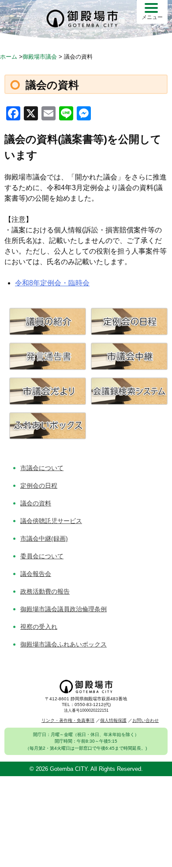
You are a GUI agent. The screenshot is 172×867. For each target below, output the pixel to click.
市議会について (42, 467)
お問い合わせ (145, 720)
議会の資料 (35, 503)
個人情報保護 (113, 720)
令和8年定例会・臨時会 (52, 283)
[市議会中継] (129, 367)
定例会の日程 (38, 485)
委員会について (42, 556)
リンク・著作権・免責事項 (67, 720)
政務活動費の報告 (45, 591)
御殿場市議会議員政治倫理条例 (63, 609)
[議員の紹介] (47, 332)
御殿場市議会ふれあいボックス (63, 644)
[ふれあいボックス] (47, 437)
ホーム (8, 56)
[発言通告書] (47, 367)
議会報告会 (35, 573)
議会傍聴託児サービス (51, 520)
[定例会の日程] (129, 332)
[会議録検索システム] (129, 402)
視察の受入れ (38, 626)
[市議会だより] (47, 402)
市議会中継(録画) (44, 538)
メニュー (152, 17)
